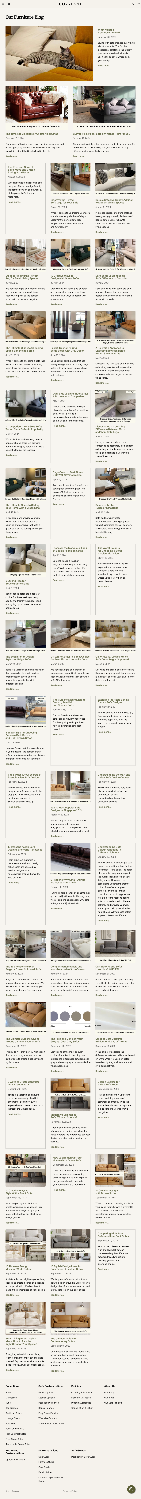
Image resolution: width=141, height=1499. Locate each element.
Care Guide (44, 1467)
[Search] (9, 4)
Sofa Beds (11, 1423)
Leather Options (46, 1397)
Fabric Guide (44, 1472)
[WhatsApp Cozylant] (131, 1489)
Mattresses (11, 1397)
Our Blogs (109, 1397)
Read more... (104, 65)
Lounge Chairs (13, 1418)
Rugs (8, 1402)
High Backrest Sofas (16, 1433)
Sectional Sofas (13, 1413)
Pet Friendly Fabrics (48, 1402)
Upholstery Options (15, 1459)
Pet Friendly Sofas (15, 1428)
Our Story (109, 1392)
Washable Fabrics (47, 1418)
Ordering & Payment (81, 1392)
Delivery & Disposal (81, 1397)
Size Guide (43, 1456)
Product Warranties (81, 1402)
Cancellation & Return (82, 1408)
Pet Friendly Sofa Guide (83, 1456)
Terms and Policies (70, 1491)
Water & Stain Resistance (51, 1423)
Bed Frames (12, 1408)
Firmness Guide (46, 1462)
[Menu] (3, 4)
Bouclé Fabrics (46, 1408)
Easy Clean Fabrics (48, 1413)
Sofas (8, 1392)
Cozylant (15, 1491)
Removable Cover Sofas (18, 1444)
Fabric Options (45, 1392)
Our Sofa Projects (113, 1402)
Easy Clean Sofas (14, 1439)
